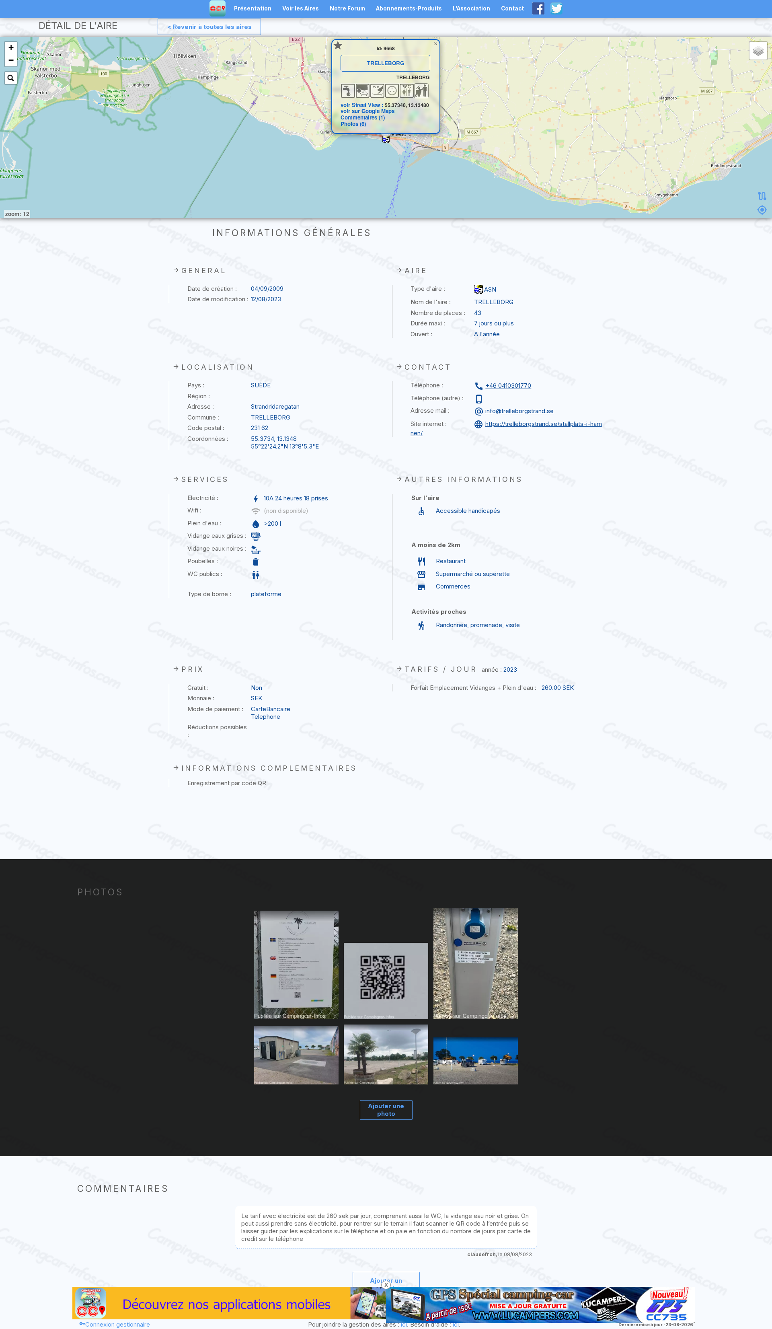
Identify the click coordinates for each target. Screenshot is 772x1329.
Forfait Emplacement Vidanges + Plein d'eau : (473, 687)
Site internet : (429, 424)
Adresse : (200, 406)
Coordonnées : (207, 438)
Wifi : (194, 510)
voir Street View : (363, 105)
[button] (386, 139)
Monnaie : (200, 698)
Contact (512, 8)
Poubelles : (202, 561)
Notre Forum (347, 8)
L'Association (471, 8)
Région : (198, 396)
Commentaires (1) (363, 117)
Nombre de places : (438, 313)
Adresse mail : (430, 410)
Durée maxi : (428, 323)
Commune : (203, 417)
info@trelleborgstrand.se (519, 411)
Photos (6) (353, 123)
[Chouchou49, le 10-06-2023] (297, 965)
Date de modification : (217, 299)
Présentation (252, 8)
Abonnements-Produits (409, 8)
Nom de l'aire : (431, 302)
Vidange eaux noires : (216, 548)
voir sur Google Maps (367, 111)
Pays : (195, 385)
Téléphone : (427, 385)
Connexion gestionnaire (117, 1324)
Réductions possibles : (217, 731)
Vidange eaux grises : (216, 535)
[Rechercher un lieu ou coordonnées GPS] (11, 78)
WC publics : (204, 574)
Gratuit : (198, 687)
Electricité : (202, 498)
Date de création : (212, 288)
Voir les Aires (300, 8)
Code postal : (205, 428)
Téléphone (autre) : (437, 398)
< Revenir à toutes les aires (209, 27)
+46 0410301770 (508, 386)
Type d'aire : (428, 288)
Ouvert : (421, 334)
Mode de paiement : (215, 709)
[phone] (480, 399)
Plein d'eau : (204, 523)
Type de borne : (209, 594)
